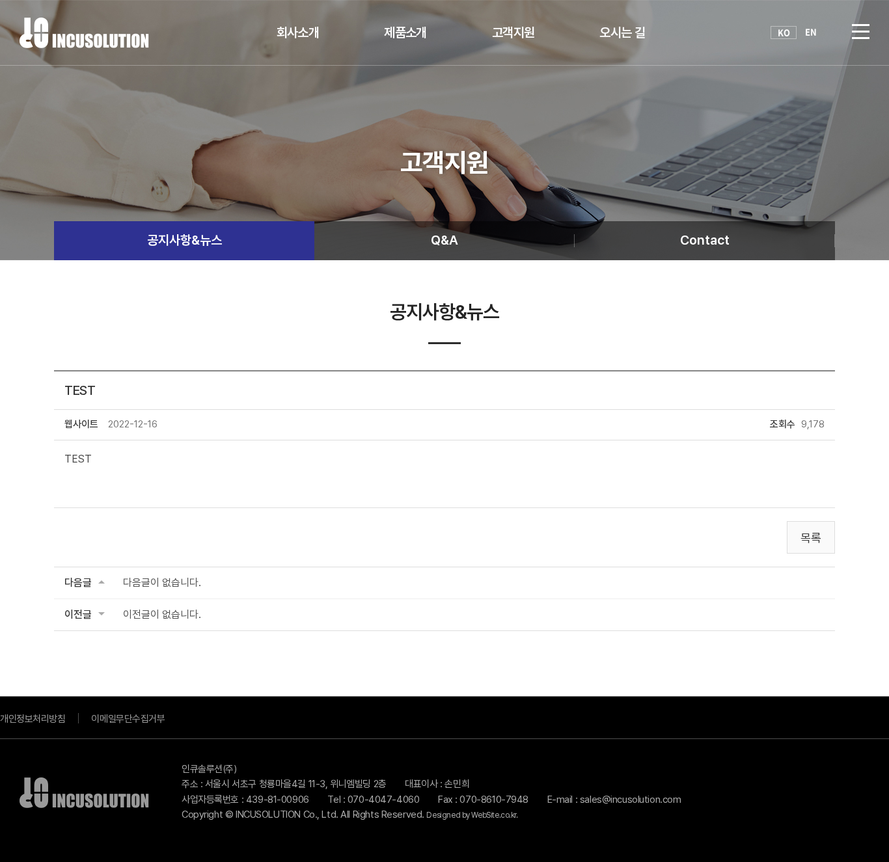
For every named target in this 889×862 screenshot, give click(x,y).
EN (811, 32)
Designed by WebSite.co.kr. (471, 815)
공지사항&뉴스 (184, 240)
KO (784, 32)
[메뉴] (860, 31)
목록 (810, 538)
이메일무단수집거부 (128, 719)
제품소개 (405, 32)
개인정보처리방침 (32, 719)
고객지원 (513, 32)
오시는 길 (622, 32)
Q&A (444, 240)
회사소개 (298, 32)
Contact (705, 240)
